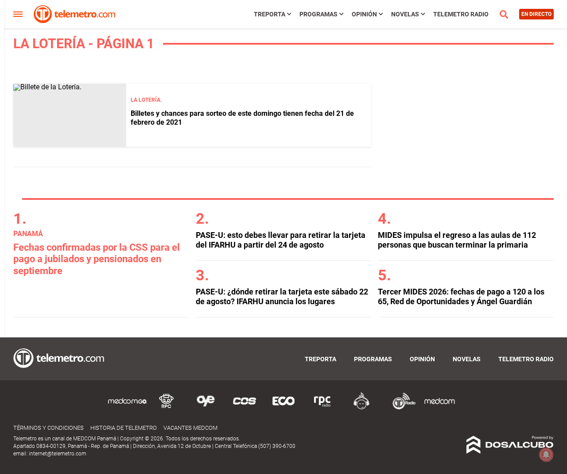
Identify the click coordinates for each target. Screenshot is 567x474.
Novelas (405, 14)
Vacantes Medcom (190, 427)
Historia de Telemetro (123, 427)
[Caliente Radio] (361, 408)
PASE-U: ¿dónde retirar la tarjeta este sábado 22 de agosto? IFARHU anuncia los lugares (282, 296)
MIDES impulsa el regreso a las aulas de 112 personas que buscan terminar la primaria (457, 239)
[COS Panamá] (244, 408)
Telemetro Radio (461, 14)
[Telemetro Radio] (400, 408)
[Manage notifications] (546, 454)
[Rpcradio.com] (322, 408)
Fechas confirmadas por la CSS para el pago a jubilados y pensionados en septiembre (96, 259)
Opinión (364, 14)
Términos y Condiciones (48, 427)
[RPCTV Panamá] (166, 408)
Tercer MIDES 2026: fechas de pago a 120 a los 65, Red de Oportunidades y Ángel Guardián (461, 296)
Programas (318, 14)
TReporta (269, 14)
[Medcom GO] (127, 408)
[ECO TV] (283, 408)
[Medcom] (439, 408)
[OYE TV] (205, 408)
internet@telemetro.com (57, 454)
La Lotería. (146, 100)
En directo (536, 14)
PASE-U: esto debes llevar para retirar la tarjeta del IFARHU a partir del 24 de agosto (280, 239)
